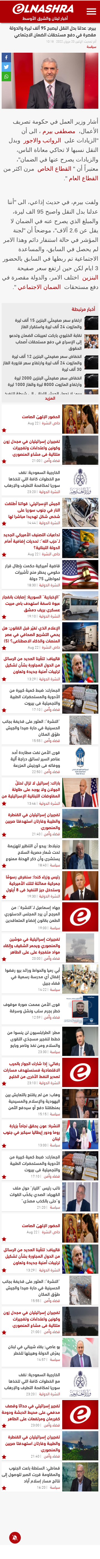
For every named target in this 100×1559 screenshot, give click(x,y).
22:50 (36, 771)
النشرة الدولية (49, 491)
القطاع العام (83, 178)
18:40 (42, 865)
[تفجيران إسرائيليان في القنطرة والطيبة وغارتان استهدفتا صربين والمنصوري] (80, 823)
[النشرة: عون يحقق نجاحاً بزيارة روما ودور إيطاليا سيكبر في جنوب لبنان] (80, 1134)
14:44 (31, 522)
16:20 (41, 1487)
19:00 (42, 927)
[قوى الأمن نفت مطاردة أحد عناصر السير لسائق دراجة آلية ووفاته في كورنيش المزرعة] (80, 761)
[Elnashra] (43, 8)
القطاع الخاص (54, 168)
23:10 (31, 1082)
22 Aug (33, 422)
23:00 (35, 1425)
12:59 (36, 1017)
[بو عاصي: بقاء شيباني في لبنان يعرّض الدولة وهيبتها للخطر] (80, 1352)
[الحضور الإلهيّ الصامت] (80, 419)
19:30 (31, 896)
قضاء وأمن (52, 460)
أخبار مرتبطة (83, 308)
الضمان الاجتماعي (39, 287)
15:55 (36, 740)
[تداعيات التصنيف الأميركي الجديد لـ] (80, 543)
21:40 (36, 833)
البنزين (90, 277)
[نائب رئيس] (80, 1196)
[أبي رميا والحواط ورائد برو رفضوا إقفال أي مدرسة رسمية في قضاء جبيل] (80, 979)
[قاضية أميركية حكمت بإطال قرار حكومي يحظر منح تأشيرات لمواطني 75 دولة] (80, 574)
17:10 (36, 709)
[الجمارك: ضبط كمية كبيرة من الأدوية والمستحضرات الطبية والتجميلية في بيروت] (80, 699)
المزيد (50, 397)
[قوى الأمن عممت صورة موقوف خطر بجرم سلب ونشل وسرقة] (80, 1010)
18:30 (31, 584)
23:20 (31, 491)
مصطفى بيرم (58, 131)
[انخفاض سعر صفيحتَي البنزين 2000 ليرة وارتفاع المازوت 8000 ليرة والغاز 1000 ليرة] (91, 381)
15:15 (42, 1113)
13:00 (42, 1145)
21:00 (36, 460)
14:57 (41, 1359)
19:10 (31, 616)
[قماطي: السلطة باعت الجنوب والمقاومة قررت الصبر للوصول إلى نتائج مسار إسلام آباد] (80, 1476)
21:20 (41, 1207)
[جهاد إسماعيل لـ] (80, 916)
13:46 (31, 803)
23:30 (42, 1051)
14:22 (42, 989)
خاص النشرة (51, 422)
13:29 (31, 678)
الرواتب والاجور (42, 140)
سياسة (91, 46)
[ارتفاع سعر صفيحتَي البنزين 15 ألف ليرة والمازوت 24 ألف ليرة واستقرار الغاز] (91, 323)
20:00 (36, 958)
